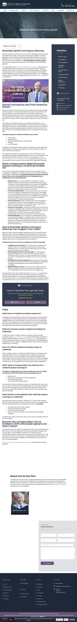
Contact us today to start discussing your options (16, 442)
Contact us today (59, 484)
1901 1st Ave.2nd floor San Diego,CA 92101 (60, 590)
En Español (60, 10)
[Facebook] (20, 583)
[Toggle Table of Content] (18, 46)
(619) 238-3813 (61, 103)
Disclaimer (48, 613)
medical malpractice (30, 338)
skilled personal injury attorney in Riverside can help (23, 158)
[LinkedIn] (27, 583)
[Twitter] (22, 583)
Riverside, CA (35, 273)
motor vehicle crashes (20, 337)
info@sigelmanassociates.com (65, 105)
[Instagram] (24, 583)
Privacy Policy (55, 613)
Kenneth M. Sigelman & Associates (27, 67)
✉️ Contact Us (15, 302)
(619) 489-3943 (70, 6)
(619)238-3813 (28, 298)
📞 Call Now (36, 302)
